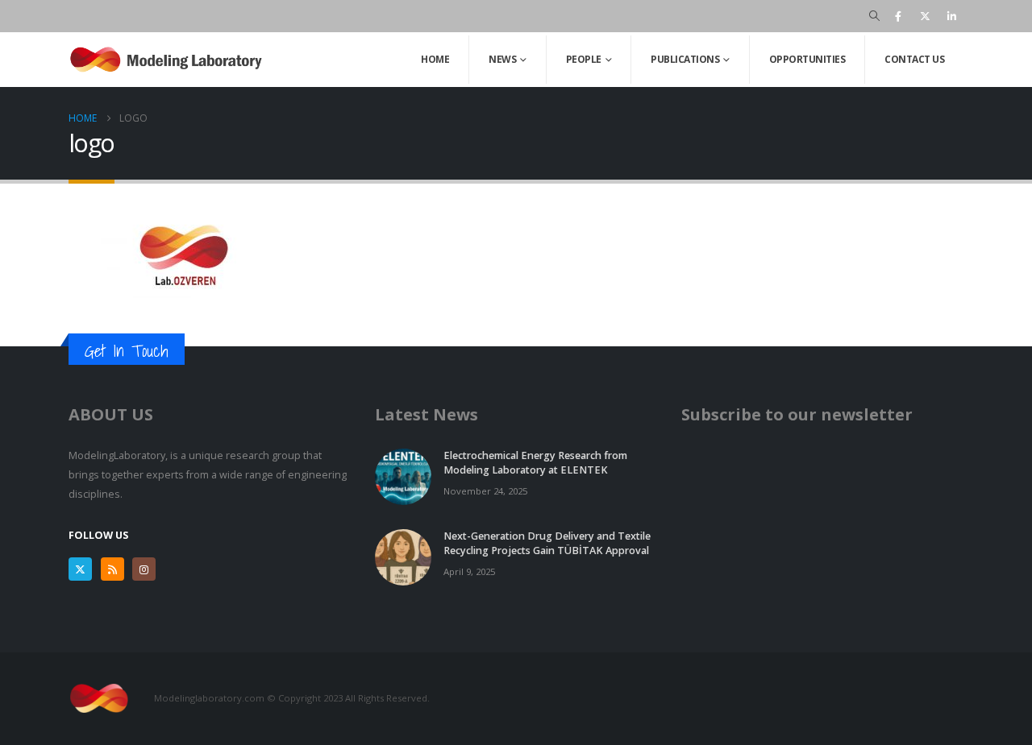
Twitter (80, 569)
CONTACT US (914, 59)
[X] (924, 16)
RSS (112, 569)
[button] (874, 16)
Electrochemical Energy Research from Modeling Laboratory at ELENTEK (535, 463)
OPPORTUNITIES (807, 59)
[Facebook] (898, 16)
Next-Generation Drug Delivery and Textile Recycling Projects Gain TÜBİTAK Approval (547, 543)
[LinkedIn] (951, 16)
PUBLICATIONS (685, 59)
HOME (435, 59)
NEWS (502, 59)
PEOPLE (583, 59)
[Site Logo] (169, 59)
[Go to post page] (403, 475)
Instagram (144, 569)
